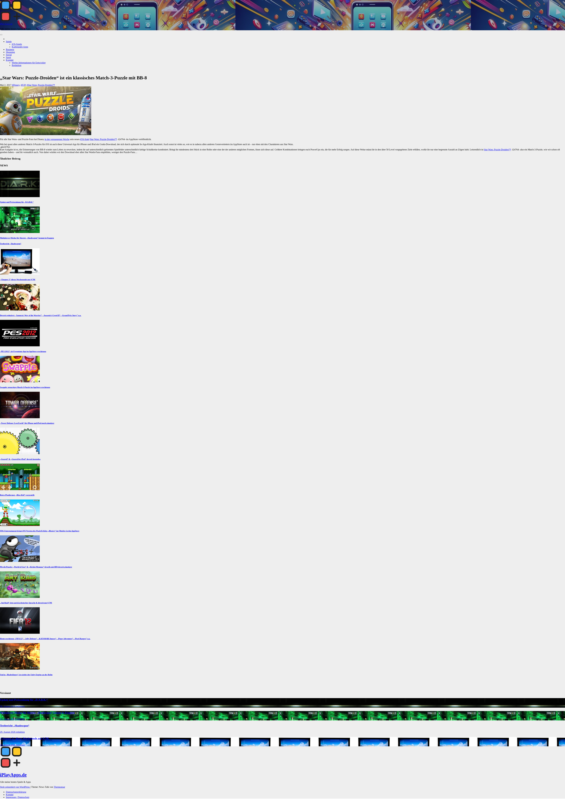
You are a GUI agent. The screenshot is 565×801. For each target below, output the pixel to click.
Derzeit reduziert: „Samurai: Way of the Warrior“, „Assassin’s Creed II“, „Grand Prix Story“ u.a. (40, 315)
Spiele (9, 41)
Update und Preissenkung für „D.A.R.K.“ (17, 202)
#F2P (23, 85)
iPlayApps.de (6, 24)
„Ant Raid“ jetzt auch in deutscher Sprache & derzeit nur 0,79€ (26, 603)
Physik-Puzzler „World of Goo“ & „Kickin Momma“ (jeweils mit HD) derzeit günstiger (36, 567)
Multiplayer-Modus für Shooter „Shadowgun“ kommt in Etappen (27, 238)
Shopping (10, 52)
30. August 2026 (8, 706)
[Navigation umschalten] (1, 34)
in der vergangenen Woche (57, 139)
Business (10, 49)
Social (9, 55)
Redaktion (16, 65)
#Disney (16, 85)
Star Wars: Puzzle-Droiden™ (103, 139)
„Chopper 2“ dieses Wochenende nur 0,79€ (17, 279)
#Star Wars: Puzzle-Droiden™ (41, 85)
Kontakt (9, 60)
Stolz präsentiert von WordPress (15, 787)
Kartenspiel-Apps (20, 47)
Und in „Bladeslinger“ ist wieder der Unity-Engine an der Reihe (26, 675)
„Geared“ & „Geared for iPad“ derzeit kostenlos (20, 459)
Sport (8, 57)
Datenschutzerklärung (16, 792)
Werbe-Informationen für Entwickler (29, 62)
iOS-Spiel (84, 139)
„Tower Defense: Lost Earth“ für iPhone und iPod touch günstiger (27, 423)
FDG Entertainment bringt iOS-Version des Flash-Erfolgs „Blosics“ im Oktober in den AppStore (39, 531)
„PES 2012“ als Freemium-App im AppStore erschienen (23, 351)
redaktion (20, 706)
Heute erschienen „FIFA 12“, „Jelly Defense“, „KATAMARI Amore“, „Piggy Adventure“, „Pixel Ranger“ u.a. (45, 639)
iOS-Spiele (17, 44)
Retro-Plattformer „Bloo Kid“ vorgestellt (17, 495)
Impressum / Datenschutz (17, 797)
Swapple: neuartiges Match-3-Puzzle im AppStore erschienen (25, 387)
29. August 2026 (8, 732)
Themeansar (59, 787)
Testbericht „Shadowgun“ (10, 244)
